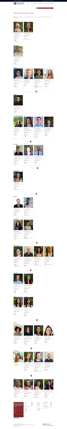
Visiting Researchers (46, 405)
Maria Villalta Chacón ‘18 (48, 390)
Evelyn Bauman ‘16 (17, 33)
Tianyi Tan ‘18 (16, 308)
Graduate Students (39, 408)
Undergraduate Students (39, 410)
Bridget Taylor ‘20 (17, 183)
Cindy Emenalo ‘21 (47, 257)
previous (28, 91)
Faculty (38, 407)
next (39, 91)
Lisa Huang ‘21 (37, 390)
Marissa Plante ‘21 (17, 231)
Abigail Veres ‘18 (47, 80)
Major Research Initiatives (39, 404)
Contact (25, 405)
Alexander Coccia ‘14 (48, 363)
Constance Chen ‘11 (17, 57)
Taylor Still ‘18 (26, 156)
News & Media (49, 3)
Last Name (15, 409)
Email (15, 412)
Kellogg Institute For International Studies (18, 424)
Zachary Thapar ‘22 (27, 231)
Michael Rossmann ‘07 (17, 106)
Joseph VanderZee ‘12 (38, 156)
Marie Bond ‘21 (16, 128)
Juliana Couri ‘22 (37, 257)
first (25, 91)
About (29, 3)
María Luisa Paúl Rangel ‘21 (28, 285)
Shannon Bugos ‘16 (27, 363)
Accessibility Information (16, 426)
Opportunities (40, 3)
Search (52, 3)
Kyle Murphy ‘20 (26, 80)
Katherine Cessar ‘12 (38, 363)
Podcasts (51, 406)
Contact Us (22, 425)
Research (35, 3)
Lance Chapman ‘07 (27, 257)
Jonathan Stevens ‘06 (17, 156)
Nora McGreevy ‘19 (17, 285)
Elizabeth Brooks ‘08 (17, 257)
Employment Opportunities (26, 409)
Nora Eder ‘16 (26, 390)
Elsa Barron (16, 363)
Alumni (32, 405)
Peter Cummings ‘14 (38, 128)
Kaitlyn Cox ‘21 (26, 128)
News (51, 405)
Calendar (45, 3)
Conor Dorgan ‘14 (27, 208)
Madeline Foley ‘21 (27, 33)
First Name (15, 406)
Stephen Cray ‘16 (16, 208)
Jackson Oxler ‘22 (37, 80)
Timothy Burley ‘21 (17, 390)
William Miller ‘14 (17, 80)
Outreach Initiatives (27, 406)
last (41, 91)
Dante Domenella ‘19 (48, 128)
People (32, 3)
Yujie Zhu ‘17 (26, 308)
